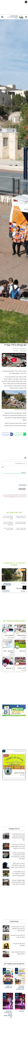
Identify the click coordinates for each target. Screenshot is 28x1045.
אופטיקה (9, 637)
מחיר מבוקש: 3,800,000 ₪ (7, 584)
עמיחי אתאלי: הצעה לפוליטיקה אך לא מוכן (21, 529)
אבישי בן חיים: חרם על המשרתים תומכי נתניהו (20, 523)
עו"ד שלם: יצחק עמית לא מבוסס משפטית (21, 516)
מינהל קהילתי (22, 489)
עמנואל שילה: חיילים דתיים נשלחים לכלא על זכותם (7, 517)
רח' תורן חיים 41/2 (20, 603)
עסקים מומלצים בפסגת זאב (14, 621)
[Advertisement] (14, 9)
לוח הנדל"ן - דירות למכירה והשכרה (14, 564)
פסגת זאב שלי (14, 16)
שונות (23, 637)
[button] (20, 434)
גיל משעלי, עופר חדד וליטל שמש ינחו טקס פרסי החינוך (8, 524)
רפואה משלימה (19, 775)
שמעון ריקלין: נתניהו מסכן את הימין (8, 529)
